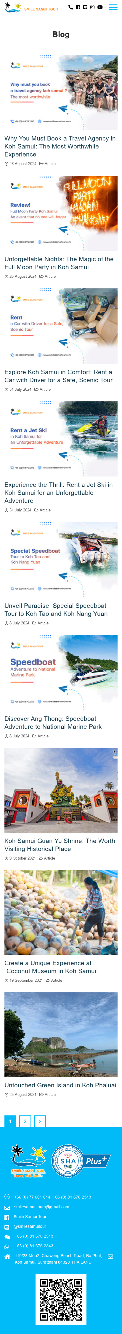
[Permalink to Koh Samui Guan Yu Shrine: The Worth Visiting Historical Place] (61, 789)
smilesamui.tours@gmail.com (41, 1206)
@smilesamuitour (30, 1226)
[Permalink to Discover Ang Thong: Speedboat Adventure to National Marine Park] (61, 672)
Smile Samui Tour (30, 1216)
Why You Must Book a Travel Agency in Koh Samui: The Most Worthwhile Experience (60, 146)
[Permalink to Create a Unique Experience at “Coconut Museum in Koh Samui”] (61, 912)
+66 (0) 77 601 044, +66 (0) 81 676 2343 (52, 1197)
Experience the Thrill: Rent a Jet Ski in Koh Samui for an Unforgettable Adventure (58, 492)
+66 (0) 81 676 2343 (33, 1245)
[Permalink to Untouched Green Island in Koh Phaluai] (61, 1034)
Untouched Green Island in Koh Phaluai (60, 1085)
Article (50, 163)
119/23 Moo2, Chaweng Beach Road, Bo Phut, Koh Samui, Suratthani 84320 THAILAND (58, 1258)
